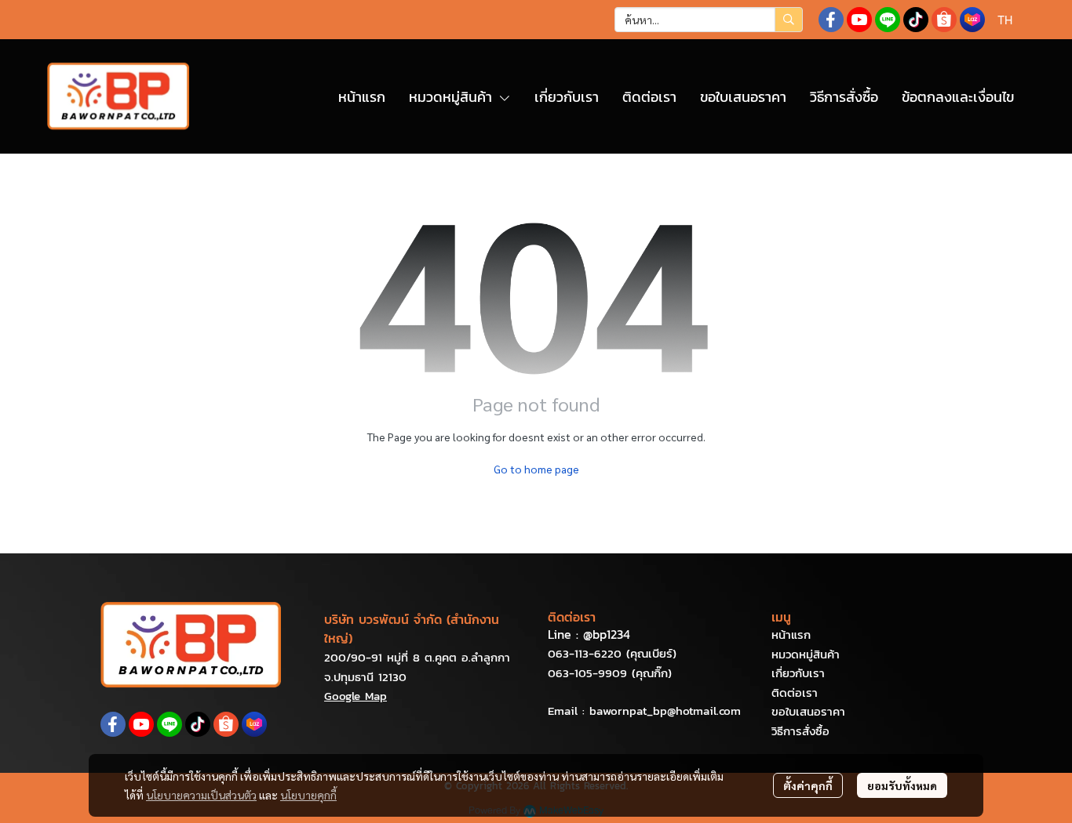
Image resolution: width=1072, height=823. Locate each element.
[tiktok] (915, 19)
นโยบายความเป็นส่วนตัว (201, 795)
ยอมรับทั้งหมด (902, 785)
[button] (709, 19)
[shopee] (944, 19)
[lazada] (972, 19)
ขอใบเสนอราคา (808, 711)
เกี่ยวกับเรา (798, 673)
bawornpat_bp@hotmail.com (665, 711)
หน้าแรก (791, 634)
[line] (887, 19)
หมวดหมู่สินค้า (805, 654)
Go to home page (536, 469)
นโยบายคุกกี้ (308, 795)
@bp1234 (606, 634)
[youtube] (859, 19)
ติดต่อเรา (794, 692)
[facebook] (831, 19)
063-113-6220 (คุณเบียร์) (612, 653)
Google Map (355, 696)
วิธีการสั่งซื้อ (800, 731)
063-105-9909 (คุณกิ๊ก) (610, 673)
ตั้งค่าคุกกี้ (808, 785)
